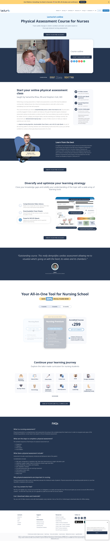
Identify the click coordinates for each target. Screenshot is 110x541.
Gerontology (34, 389)
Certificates (70, 10)
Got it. (97, 532)
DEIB (75, 378)
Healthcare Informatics (48, 390)
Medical (57, 10)
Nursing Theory (21, 388)
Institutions (89, 10)
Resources (77, 10)
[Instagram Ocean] (82, 518)
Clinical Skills (48, 379)
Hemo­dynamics (62, 389)
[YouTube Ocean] (79, 518)
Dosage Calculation (89, 379)
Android (65, 499)
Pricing (83, 10)
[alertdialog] (55, 2)
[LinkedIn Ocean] (85, 518)
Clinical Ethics (34, 379)
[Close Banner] (108, 2)
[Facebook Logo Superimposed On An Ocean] (76, 518)
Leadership (75, 389)
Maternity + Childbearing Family (89, 390)
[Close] (107, 522)
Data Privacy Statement (97, 530)
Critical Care (62, 379)
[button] (72, 61)
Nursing (63, 10)
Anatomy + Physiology (21, 379)
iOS (60, 499)
